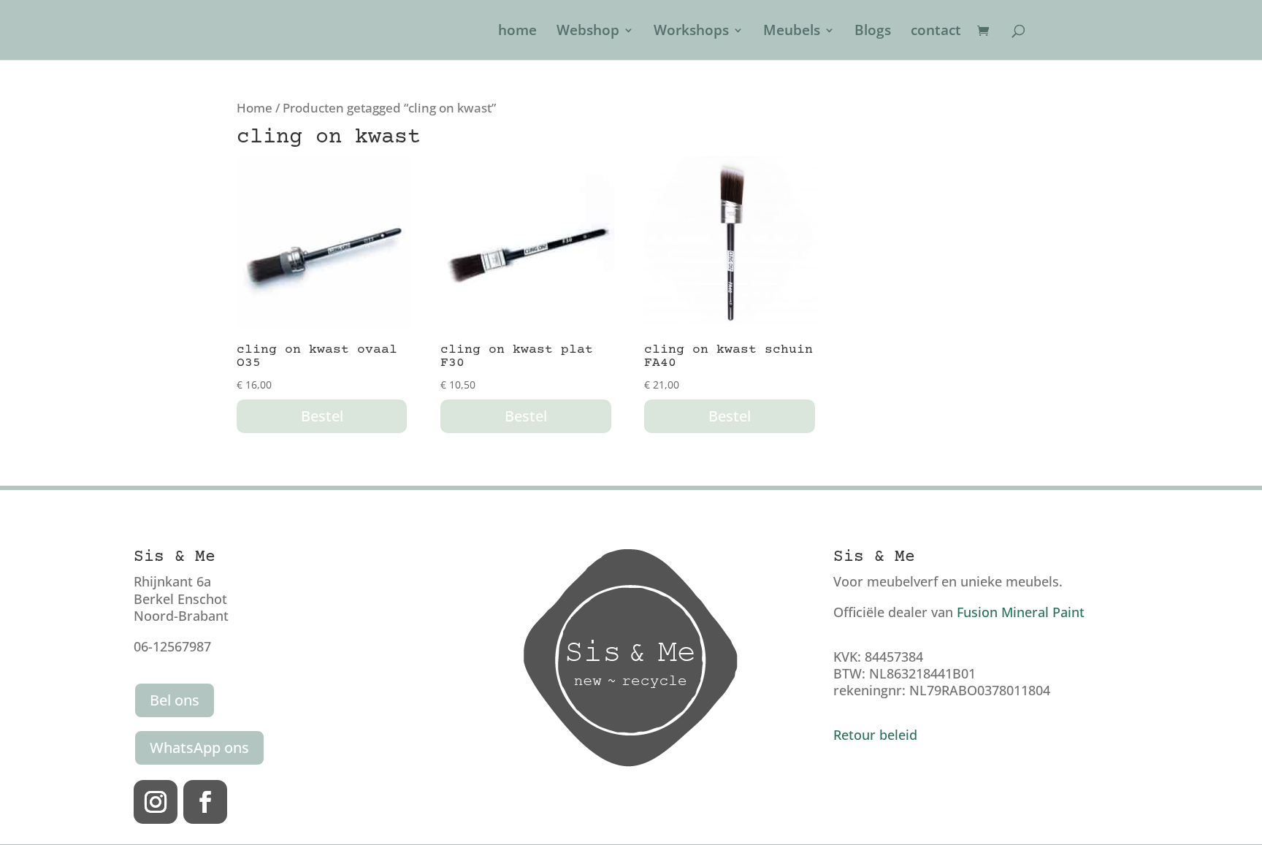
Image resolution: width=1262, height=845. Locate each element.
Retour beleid (875, 734)
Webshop (588, 32)
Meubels (791, 32)
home (517, 32)
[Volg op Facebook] (205, 802)
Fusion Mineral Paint (1021, 612)
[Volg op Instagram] (155, 802)
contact (936, 32)
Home (254, 107)
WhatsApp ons (199, 747)
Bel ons (174, 700)
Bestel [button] (322, 416)
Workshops (691, 32)
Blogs (872, 32)
